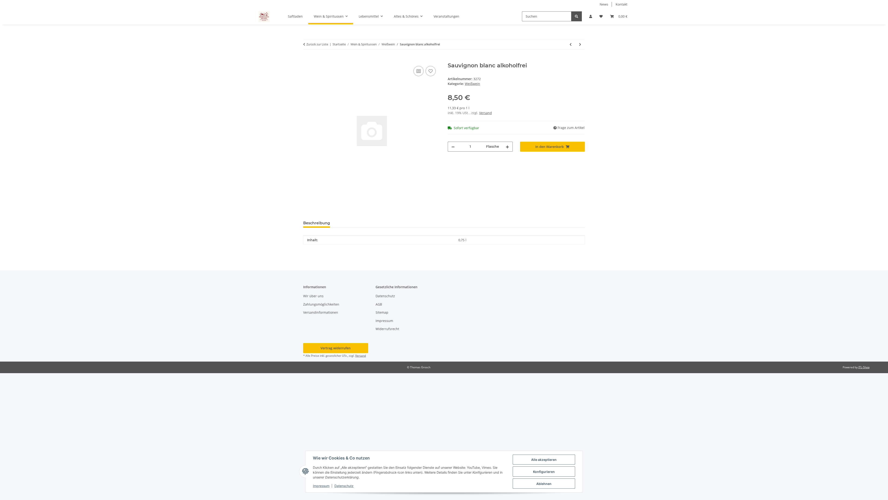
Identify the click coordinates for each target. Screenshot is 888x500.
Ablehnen (544, 484)
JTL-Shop (864, 367)
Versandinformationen (320, 312)
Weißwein (472, 83)
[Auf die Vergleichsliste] (418, 71)
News (604, 4)
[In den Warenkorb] (307, 59)
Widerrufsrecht (387, 329)
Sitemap (382, 312)
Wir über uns (313, 296)
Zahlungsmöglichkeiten (321, 304)
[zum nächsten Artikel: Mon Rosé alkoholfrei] (580, 44)
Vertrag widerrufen (336, 348)
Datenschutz (344, 486)
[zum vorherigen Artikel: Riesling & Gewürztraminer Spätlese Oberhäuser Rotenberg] (570, 44)
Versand (485, 113)
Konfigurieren (544, 472)
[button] (591, 16)
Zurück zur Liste (317, 44)
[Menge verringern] (453, 146)
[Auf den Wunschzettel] (431, 71)
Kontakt (621, 4)
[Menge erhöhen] (507, 146)
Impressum (321, 486)
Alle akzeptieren (544, 460)
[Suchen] (576, 16)
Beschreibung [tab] (316, 223)
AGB (379, 304)
